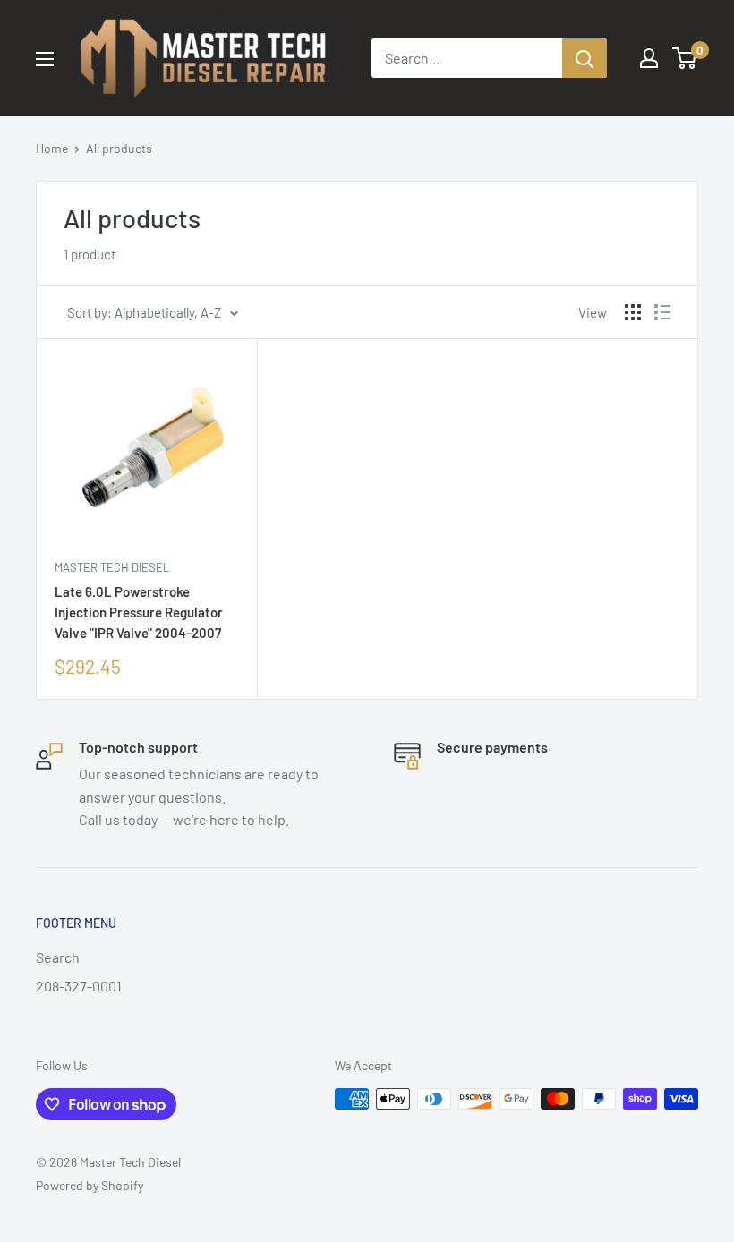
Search (58, 957)
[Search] (584, 58)
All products (119, 148)
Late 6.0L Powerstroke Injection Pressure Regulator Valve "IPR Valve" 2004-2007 (139, 612)
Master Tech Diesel (112, 567)
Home (52, 148)
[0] (685, 58)
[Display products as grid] (633, 312)
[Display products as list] (662, 312)
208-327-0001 (79, 985)
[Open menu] (45, 59)
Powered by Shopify (89, 1185)
